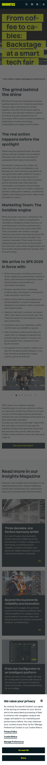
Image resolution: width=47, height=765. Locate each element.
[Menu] (43, 4)
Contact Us (31, 4)
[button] (26, 4)
